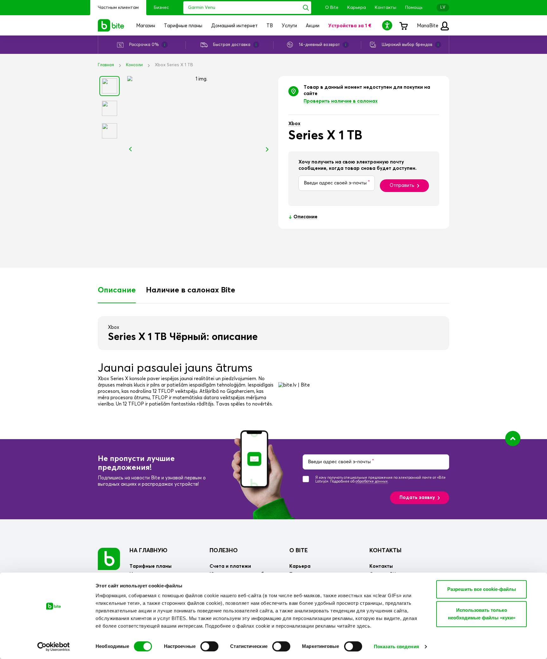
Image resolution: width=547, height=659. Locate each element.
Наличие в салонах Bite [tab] (190, 290)
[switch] (209, 646)
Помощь (413, 7)
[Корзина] (403, 25)
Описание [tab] (117, 290)
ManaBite (428, 25)
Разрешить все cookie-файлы (481, 589)
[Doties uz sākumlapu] (109, 558)
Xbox (294, 123)
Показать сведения (396, 646)
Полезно (224, 550)
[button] (388, 25)
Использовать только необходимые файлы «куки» (481, 613)
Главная (106, 65)
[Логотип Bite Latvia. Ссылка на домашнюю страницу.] (111, 25)
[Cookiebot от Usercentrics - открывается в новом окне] (53, 646)
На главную (148, 550)
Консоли (134, 65)
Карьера (356, 7)
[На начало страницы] (512, 438)
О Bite (331, 7)
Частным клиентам (118, 7)
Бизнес (161, 7)
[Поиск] (306, 7)
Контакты (385, 7)
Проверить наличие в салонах (341, 101)
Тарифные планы (150, 566)
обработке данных (371, 481)
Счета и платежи (230, 566)
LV (442, 7)
